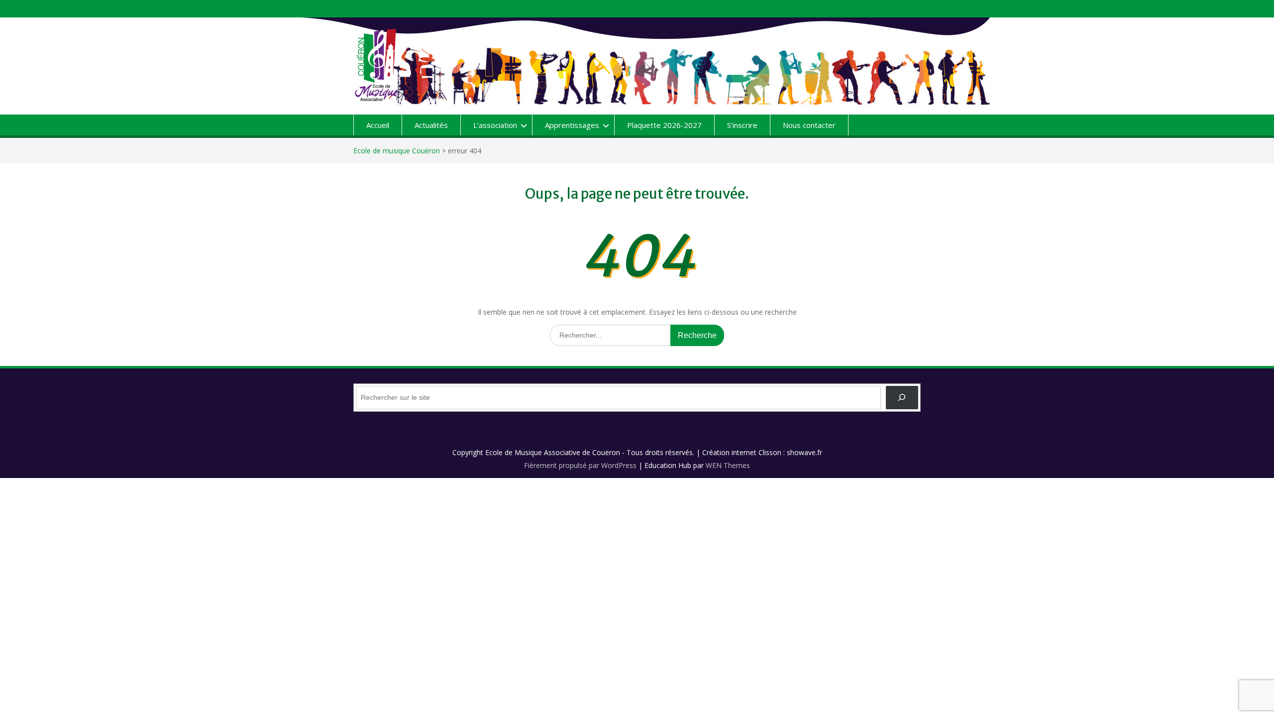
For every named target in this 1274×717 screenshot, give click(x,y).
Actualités (431, 125)
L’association (495, 125)
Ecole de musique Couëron (396, 150)
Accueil (377, 125)
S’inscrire (742, 125)
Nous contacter (809, 125)
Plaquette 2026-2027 (664, 125)
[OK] (902, 397)
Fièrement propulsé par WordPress (580, 465)
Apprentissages (572, 125)
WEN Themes (728, 465)
